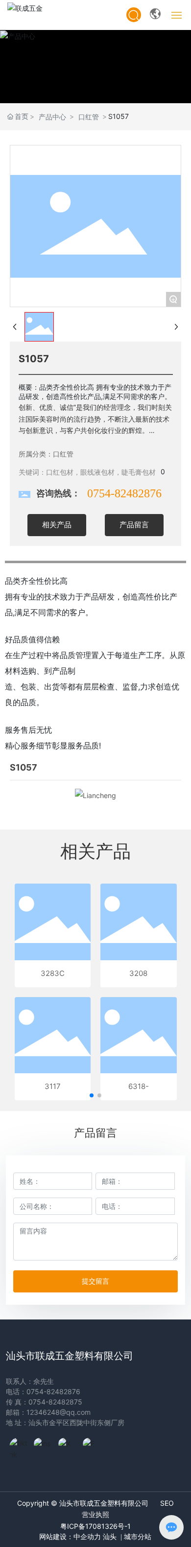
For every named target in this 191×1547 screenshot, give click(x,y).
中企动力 (87, 1537)
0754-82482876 (124, 493)
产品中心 (52, 117)
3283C (53, 973)
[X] (68, 1447)
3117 (53, 1086)
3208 (138, 973)
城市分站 (136, 1537)
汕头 (110, 1537)
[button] (92, 1095)
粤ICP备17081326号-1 (95, 1526)
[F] (92, 1447)
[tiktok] (19, 1447)
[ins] (43, 1447)
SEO (167, 1503)
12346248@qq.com (58, 1412)
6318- (138, 1086)
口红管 (88, 117)
